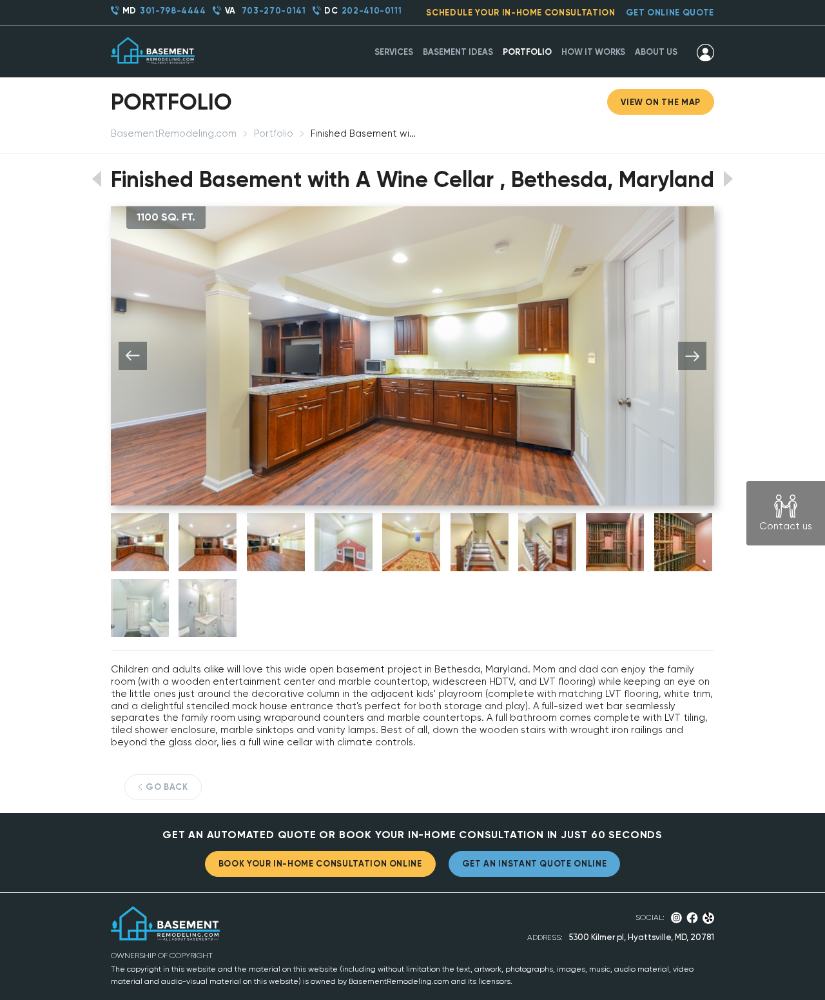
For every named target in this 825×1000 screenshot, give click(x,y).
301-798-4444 (173, 10)
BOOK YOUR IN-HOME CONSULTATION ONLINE (320, 863)
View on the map (661, 102)
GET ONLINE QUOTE (670, 12)
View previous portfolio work (96, 179)
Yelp (708, 918)
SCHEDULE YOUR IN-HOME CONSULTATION (520, 12)
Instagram (676, 917)
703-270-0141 (274, 10)
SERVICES (393, 52)
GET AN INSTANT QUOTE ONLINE (534, 863)
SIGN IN (705, 52)
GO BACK (167, 787)
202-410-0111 (372, 10)
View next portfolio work (728, 179)
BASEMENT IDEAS (458, 52)
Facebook (692, 917)
